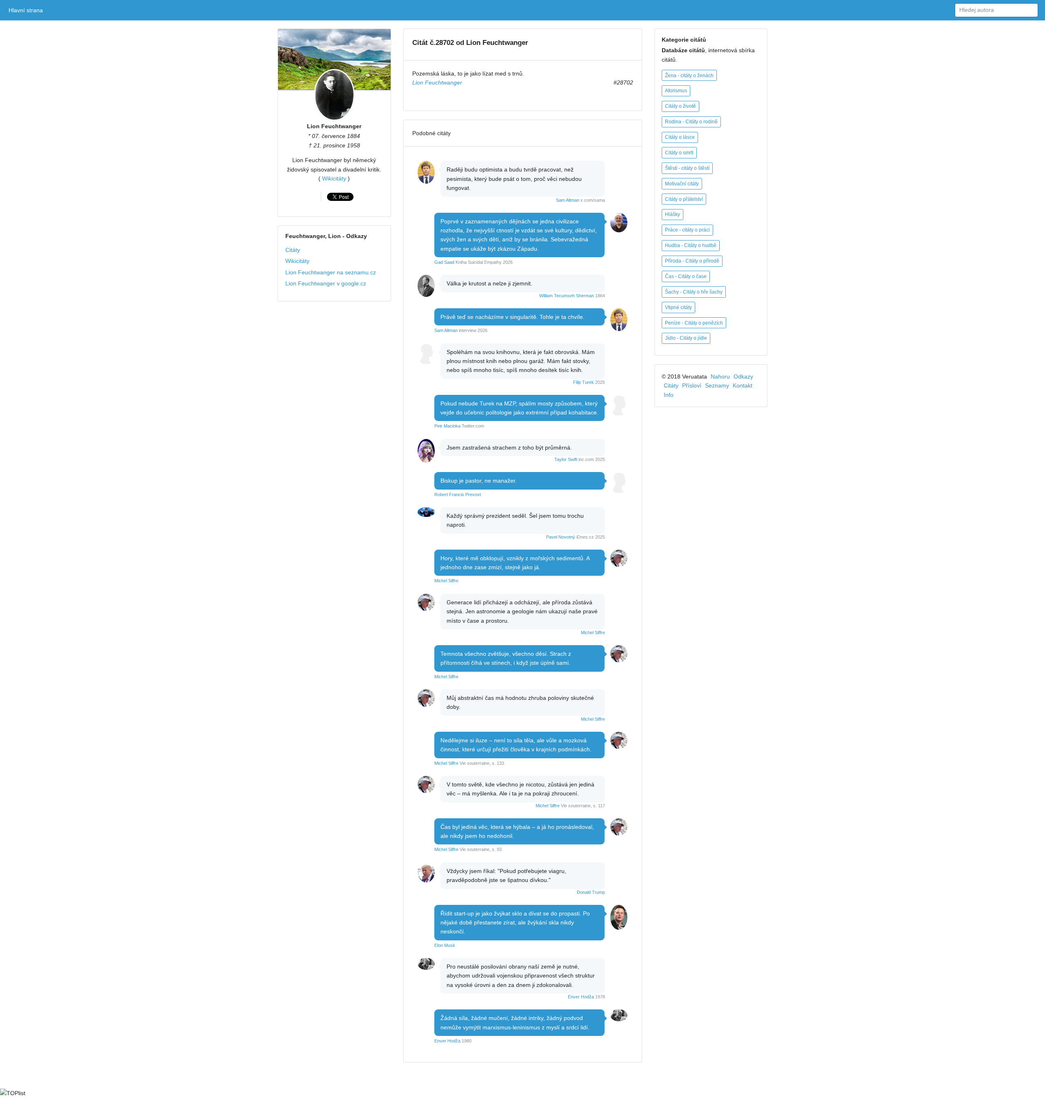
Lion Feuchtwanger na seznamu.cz (330, 272)
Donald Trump (591, 892)
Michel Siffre (446, 580)
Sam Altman (567, 200)
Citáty (292, 250)
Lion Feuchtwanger (334, 126)
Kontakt (742, 385)
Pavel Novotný (560, 537)
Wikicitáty (334, 178)
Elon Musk (444, 945)
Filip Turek (583, 382)
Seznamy (717, 385)
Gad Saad (444, 262)
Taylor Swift (565, 459)
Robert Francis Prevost (457, 494)
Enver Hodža (581, 996)
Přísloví (691, 385)
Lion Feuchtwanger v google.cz (325, 283)
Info (669, 395)
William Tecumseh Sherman (566, 295)
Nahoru (720, 376)
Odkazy (743, 376)
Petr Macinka (447, 425)
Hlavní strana (27, 10)
